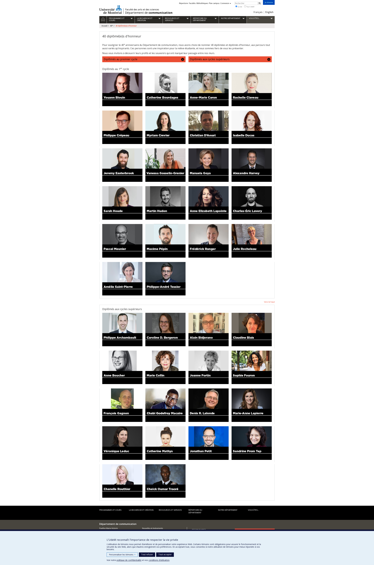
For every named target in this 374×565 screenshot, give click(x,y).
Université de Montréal (110, 9)
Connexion (224, 3)
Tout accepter (165, 554)
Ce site (239, 7)
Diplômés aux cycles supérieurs (210, 59)
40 (111, 26)
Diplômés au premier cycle (120, 59)
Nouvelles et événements (152, 528)
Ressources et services (170, 510)
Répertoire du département (195, 511)
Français (258, 12)
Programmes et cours (110, 510)
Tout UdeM (250, 7)
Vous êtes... (253, 510)
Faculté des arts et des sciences (142, 9)
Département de (149, 12)
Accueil (104, 26)
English (269, 12)
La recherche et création (141, 510)
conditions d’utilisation (159, 560)
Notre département (227, 510)
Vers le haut (269, 302)
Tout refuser (147, 554)
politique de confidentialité (129, 560)
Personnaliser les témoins (122, 554)
